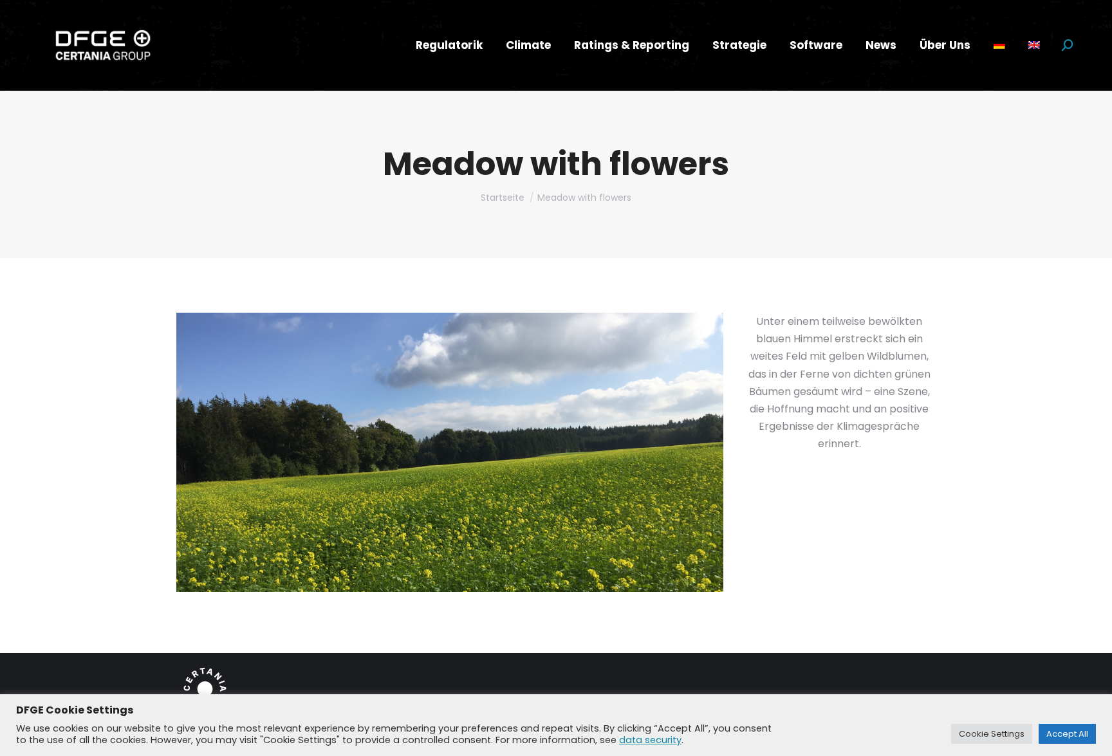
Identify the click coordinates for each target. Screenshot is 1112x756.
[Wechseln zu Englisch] (1034, 45)
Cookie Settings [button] (991, 734)
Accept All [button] (1067, 734)
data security (650, 739)
